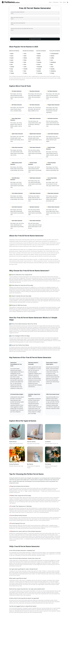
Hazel (25, 55)
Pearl (25, 71)
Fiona (25, 53)
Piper (25, 73)
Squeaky (52, 68)
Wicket (11, 62)
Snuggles (40, 73)
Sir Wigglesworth (54, 53)
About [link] (64, 2)
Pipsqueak (39, 66)
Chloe (25, 66)
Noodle (38, 53)
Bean (52, 64)
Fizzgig (38, 64)
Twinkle (25, 68)
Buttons (39, 55)
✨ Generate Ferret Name (35, 39)
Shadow (12, 66)
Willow (25, 57)
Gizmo (11, 55)
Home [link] (50, 2)
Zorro (52, 60)
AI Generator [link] (56, 2)
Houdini (52, 55)
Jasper (11, 60)
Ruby (25, 62)
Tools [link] (61, 2)
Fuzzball (39, 68)
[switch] (67, 2)
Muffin (38, 57)
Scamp (38, 60)
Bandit (11, 53)
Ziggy (11, 68)
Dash (11, 64)
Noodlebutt (53, 62)
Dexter (12, 73)
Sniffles (52, 57)
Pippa (25, 60)
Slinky (11, 71)
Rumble (39, 71)
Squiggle (39, 62)
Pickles (52, 73)
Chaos (52, 66)
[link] (11, 2)
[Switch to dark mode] (67, 2)
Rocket (11, 57)
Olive (25, 64)
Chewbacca (53, 71)
